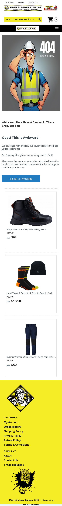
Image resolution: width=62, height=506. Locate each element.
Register (33, 2)
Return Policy (12, 440)
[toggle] (56, 28)
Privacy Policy (12, 436)
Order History (12, 426)
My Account (11, 422)
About (8, 456)
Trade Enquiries (14, 465)
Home (10, 2)
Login (21, 2)
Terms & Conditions (16, 444)
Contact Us (11, 460)
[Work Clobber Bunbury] (27, 28)
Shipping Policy (13, 431)
